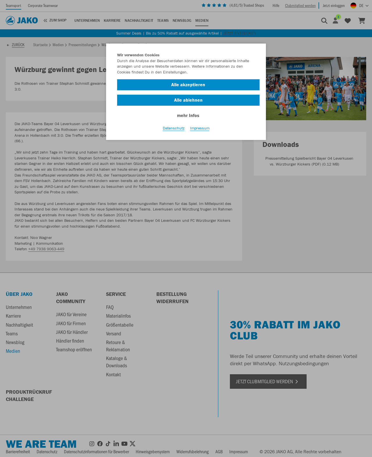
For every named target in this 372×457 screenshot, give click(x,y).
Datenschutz (174, 128)
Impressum (200, 128)
